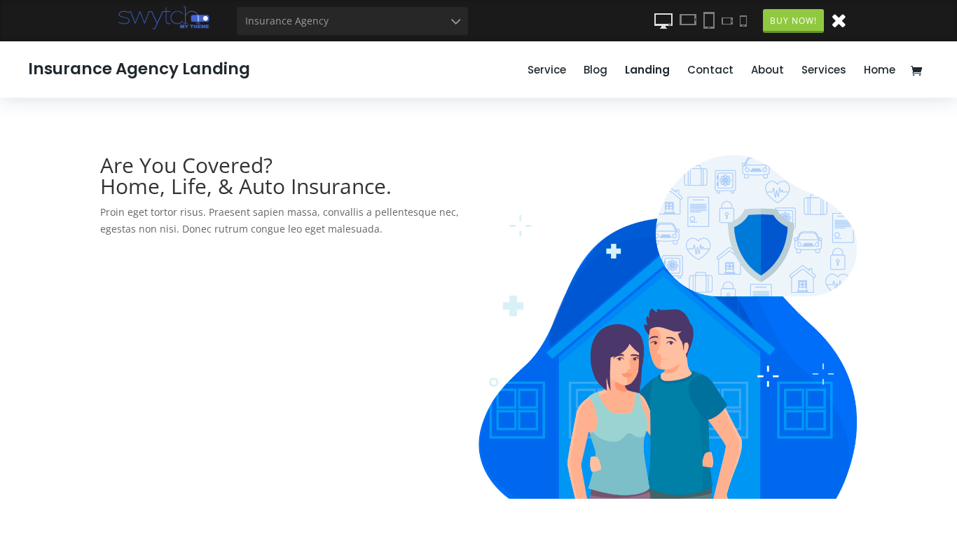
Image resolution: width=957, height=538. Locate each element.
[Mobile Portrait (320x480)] (743, 20)
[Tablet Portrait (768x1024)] (709, 20)
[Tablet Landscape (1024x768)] (688, 20)
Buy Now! (793, 21)
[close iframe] (838, 19)
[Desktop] (663, 20)
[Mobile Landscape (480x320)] (727, 20)
